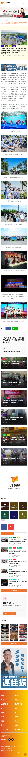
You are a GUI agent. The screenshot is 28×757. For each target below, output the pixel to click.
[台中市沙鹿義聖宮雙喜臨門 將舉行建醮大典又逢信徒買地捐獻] (14, 636)
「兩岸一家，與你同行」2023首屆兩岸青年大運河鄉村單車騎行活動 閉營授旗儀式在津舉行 (13, 340)
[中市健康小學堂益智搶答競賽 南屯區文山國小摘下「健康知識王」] (5, 628)
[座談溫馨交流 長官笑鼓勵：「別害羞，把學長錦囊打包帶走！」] (4, 571)
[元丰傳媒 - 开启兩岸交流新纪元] (5, 3)
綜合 (8, 456)
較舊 (4, 348)
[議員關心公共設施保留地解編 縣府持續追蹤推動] (14, 628)
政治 (4, 435)
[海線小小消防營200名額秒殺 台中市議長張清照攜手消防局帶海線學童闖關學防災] (4, 539)
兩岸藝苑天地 (19, 729)
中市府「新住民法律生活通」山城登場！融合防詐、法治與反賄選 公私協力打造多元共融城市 (17, 551)
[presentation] (1, 13)
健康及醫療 (4, 704)
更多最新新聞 (14, 590)
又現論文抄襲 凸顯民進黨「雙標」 (12, 351)
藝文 (16, 712)
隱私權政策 (4, 748)
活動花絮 (7, 20)
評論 (2, 712)
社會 (4, 380)
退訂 (12, 613)
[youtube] (11, 527)
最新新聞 (7, 533)
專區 (16, 725)
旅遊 (14, 46)
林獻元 (4, 55)
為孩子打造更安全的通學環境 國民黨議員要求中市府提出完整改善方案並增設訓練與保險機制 (14, 439)
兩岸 (6, 46)
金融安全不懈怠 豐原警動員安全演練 (12, 382)
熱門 (2, 695)
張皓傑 (6, 384)
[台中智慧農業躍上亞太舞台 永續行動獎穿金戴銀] (4, 582)
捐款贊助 (8, 746)
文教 (10, 46)
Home (2, 20)
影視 (2, 708)
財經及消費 (16, 579)
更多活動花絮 (14, 643)
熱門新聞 (20, 533)
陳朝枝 (6, 461)
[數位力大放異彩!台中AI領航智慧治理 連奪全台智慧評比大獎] (5, 636)
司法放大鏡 (20, 547)
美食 (2, 725)
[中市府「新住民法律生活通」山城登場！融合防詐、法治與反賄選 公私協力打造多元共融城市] (4, 549)
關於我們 (13, 746)
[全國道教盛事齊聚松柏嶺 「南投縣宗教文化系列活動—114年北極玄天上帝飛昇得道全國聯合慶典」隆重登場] (23, 636)
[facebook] (4, 527)
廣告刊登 (3, 746)
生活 (4, 359)
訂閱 (6, 613)
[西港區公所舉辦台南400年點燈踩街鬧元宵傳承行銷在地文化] (23, 628)
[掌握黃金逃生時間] (14, 483)
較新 (7, 335)
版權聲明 (10, 748)
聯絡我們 (19, 746)
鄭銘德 (6, 403)
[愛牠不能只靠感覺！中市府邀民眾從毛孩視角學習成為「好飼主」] (4, 561)
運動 (2, 46)
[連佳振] (14, 67)
